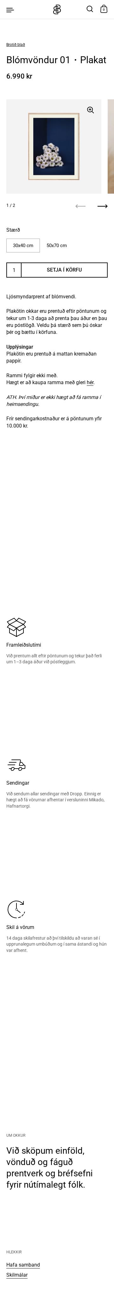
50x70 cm (57, 245)
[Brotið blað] (57, 9)
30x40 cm (23, 245)
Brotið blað (15, 44)
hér (90, 382)
